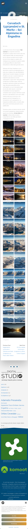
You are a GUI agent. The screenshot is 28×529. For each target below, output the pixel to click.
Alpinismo (3, 387)
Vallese (20, 417)
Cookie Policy (5, 489)
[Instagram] (14, 366)
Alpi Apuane (4, 403)
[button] (26, 502)
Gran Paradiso (11, 408)
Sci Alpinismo (6, 13)
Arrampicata (4, 392)
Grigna (15, 408)
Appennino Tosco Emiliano (10, 405)
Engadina (6, 339)
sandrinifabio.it (17, 499)
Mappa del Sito (21, 489)
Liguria (19, 408)
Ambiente (3, 390)
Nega (14, 519)
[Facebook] (10, 366)
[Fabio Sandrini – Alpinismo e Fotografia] (3, 3)
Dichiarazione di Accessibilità (14, 491)
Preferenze (14, 523)
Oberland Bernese (6, 410)
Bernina (21, 405)
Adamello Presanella (11, 400)
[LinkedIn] (17, 366)
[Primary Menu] (26, 3)
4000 (2, 384)
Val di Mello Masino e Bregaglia (9, 417)
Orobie (14, 410)
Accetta (14, 516)
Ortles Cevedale (8, 413)
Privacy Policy (13, 489)
